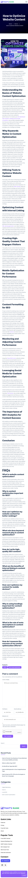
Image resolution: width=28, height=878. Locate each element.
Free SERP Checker (5, 838)
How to (16, 24)
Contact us (6, 860)
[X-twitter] (5, 865)
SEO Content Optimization (14, 667)
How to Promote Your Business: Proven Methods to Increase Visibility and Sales (14, 759)
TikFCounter (10, 393)
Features (3, 822)
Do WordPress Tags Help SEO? (9, 766)
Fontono (12, 331)
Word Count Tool (5, 849)
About (2, 831)
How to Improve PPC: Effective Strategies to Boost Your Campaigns (13, 775)
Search (2, 743)
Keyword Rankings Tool (6, 841)
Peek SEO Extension (6, 852)
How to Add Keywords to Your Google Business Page (14, 770)
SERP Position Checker (6, 844)
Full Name (4, 709)
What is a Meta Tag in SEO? (9, 763)
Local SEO (4, 792)
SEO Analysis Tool (5, 847)
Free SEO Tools (4, 828)
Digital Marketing (6, 787)
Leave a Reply (5, 679)
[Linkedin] (2, 865)
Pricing (2, 825)
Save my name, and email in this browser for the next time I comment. (14, 725)
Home (10, 24)
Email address (17, 709)
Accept (24, 875)
